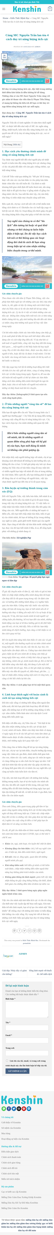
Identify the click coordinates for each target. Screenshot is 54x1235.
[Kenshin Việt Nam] (27, 9)
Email (9, 1035)
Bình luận (10, 999)
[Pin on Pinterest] (34, 931)
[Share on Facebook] (19, 931)
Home (5, 18)
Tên (8, 1022)
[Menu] (3, 8)
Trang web (10, 1048)
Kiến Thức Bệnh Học (19, 18)
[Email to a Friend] (29, 931)
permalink (27, 943)
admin (37, 47)
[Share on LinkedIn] (39, 931)
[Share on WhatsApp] (14, 931)
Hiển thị (16, 145)
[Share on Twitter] (24, 931)
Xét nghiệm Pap (23, 538)
